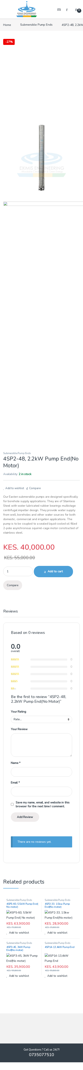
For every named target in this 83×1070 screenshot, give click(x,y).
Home (7, 25)
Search (59, 9)
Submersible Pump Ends (36, 25)
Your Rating (18, 712)
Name (15, 763)
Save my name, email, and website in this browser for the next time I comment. (42, 804)
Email (15, 783)
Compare (35, 488)
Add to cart (55, 571)
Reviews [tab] (10, 611)
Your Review (19, 729)
